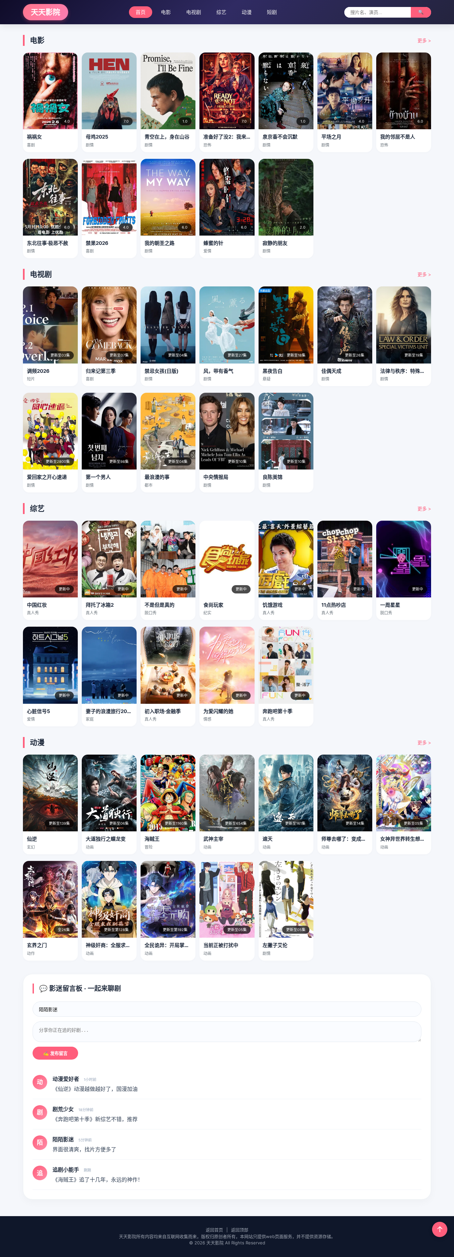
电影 (166, 12)
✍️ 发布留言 (55, 1053)
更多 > (424, 40)
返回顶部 (239, 1229)
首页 (141, 12)
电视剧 (193, 12)
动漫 (247, 12)
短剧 (272, 12)
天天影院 (45, 12)
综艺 (221, 12)
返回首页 (214, 1229)
